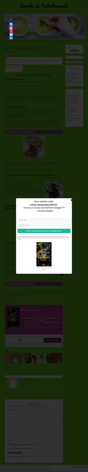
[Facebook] (11, 24)
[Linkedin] (11, 38)
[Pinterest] (11, 31)
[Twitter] (11, 34)
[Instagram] (11, 27)
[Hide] (10, 41)
